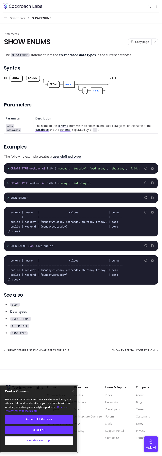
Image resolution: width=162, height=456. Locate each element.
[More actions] (157, 6)
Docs (108, 395)
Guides (78, 395)
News (139, 423)
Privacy (140, 430)
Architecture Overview (88, 416)
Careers (141, 409)
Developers (112, 409)
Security (79, 430)
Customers (143, 416)
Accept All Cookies (39, 419)
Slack (108, 423)
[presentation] (81, 168)
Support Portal (114, 430)
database (42, 130)
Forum (109, 416)
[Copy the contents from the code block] (152, 168)
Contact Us (112, 438)
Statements (11, 34)
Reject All (39, 429)
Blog (139, 402)
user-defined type (67, 156)
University (111, 402)
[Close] (73, 391)
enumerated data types (77, 55)
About (140, 395)
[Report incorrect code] (145, 168)
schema (63, 126)
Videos (78, 409)
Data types (18, 311)
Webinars (80, 402)
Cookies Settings (39, 440)
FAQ (77, 423)
